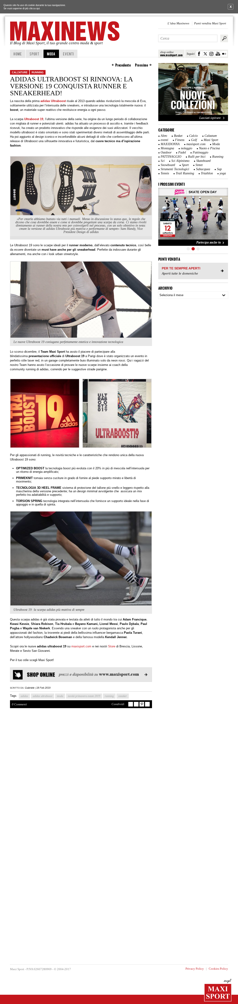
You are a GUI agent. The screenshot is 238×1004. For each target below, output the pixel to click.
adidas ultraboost (42, 696)
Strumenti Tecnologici (175, 169)
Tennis (165, 173)
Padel (182, 152)
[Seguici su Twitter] (205, 54)
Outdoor (166, 152)
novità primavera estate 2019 (84, 696)
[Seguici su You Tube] (218, 54)
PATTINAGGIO (171, 156)
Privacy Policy (194, 968)
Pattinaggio (200, 152)
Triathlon (207, 173)
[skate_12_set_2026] (193, 217)
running (109, 696)
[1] (188, 248)
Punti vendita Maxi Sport (210, 23)
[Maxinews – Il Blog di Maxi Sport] (65, 31)
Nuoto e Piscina (209, 148)
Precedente (123, 65)
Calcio (193, 135)
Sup (219, 169)
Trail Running (185, 173)
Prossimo (141, 65)
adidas (24, 696)
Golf (194, 140)
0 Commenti (19, 704)
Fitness (179, 140)
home (17, 54)
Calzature (19, 72)
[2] (193, 248)
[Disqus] (81, 779)
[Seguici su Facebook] (199, 54)
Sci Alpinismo (180, 161)
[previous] (164, 217)
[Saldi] (193, 120)
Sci (163, 161)
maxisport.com (81, 646)
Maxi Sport (211, 140)
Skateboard (203, 161)
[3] (198, 248)
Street (199, 165)
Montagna (167, 148)
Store (112, 646)
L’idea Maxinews (178, 23)
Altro (164, 135)
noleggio (186, 148)
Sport (35, 54)
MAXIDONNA (170, 144)
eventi (164, 140)
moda (60, 696)
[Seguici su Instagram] (212, 54)
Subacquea (203, 169)
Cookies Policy (218, 968)
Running (38, 72)
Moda (51, 54)
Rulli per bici (196, 156)
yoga (223, 173)
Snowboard (168, 165)
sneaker (122, 696)
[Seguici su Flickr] (224, 54)
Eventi (68, 54)
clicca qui (34, 8)
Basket (178, 135)
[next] (222, 217)
